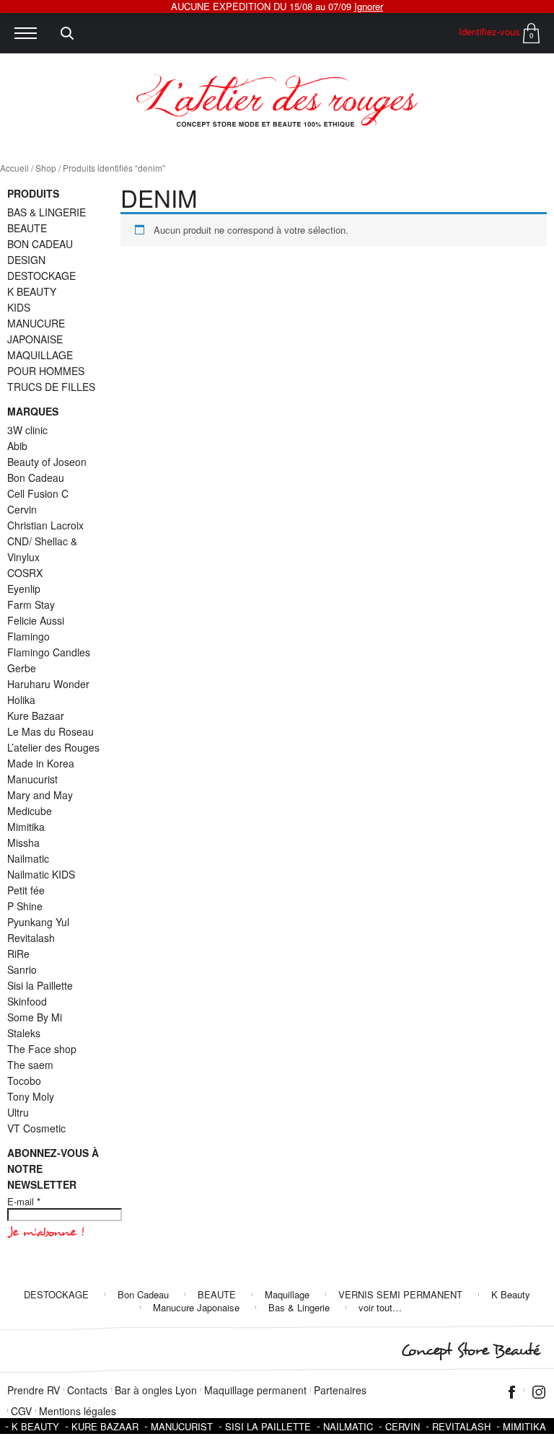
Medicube (29, 811)
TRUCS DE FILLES (51, 386)
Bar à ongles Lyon (156, 1390)
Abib (17, 446)
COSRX (25, 573)
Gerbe (21, 668)
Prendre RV (33, 1390)
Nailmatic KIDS (41, 874)
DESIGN (26, 259)
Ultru (18, 1112)
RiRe (18, 953)
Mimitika (26, 826)
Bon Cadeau (35, 477)
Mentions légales (77, 1411)
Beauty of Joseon (47, 461)
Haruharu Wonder (48, 684)
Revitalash (31, 937)
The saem (30, 1064)
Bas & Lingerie (299, 1307)
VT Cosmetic (36, 1128)
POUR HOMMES (45, 371)
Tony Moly (30, 1096)
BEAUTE (27, 228)
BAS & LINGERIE (46, 212)
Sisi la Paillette (40, 985)
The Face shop (41, 1049)
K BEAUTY (31, 291)
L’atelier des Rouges (53, 747)
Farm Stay (31, 604)
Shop (45, 168)
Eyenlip (23, 588)
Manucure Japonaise (196, 1307)
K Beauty (510, 1294)
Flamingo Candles (48, 652)
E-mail (23, 1201)
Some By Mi (34, 1017)
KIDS (18, 307)
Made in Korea (40, 763)
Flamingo (28, 636)
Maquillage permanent (255, 1390)
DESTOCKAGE (41, 275)
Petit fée (26, 890)
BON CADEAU (40, 244)
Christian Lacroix (45, 525)
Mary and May (40, 795)
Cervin (22, 509)
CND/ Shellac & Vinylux (42, 549)
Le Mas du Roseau (50, 731)
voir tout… (380, 1307)
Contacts (87, 1390)
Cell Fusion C (38, 493)
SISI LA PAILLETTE (268, 1426)
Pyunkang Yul (38, 922)
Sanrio (22, 969)
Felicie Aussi (35, 620)
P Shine (25, 906)
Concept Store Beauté (470, 1351)
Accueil (14, 168)
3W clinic (27, 430)
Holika (21, 699)
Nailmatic (28, 858)
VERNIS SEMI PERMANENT (400, 1294)
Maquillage (287, 1294)
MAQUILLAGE (40, 355)
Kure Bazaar (35, 715)
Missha (23, 842)
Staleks (23, 1033)
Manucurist (32, 779)
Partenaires (340, 1390)
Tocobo (24, 1080)
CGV (21, 1411)
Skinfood (27, 1001)
